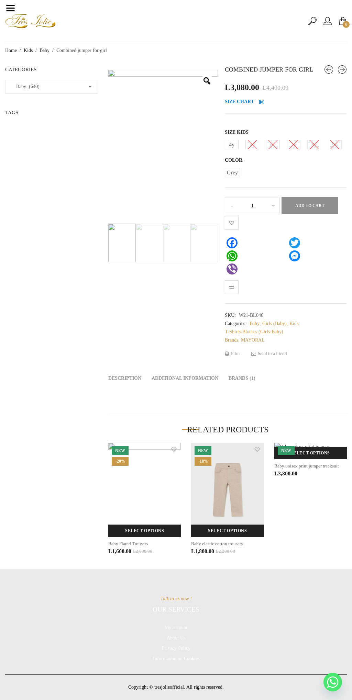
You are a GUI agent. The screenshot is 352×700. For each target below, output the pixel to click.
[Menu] (10, 8)
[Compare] (232, 287)
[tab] (124, 378)
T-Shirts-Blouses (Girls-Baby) (254, 331)
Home (11, 50)
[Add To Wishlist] (232, 223)
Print (235, 353)
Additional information (185, 378)
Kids (28, 50)
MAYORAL (253, 340)
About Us (176, 637)
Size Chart (240, 101)
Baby (45, 50)
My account (176, 627)
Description (124, 378)
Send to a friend (272, 353)
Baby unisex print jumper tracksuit (306, 466)
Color (233, 160)
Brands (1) (242, 378)
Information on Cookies (176, 658)
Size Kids (237, 132)
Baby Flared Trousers (128, 543)
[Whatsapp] (332, 682)
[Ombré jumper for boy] (342, 69)
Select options (144, 530)
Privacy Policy (176, 648)
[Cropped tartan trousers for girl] (328, 69)
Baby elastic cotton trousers (217, 543)
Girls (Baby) (274, 323)
